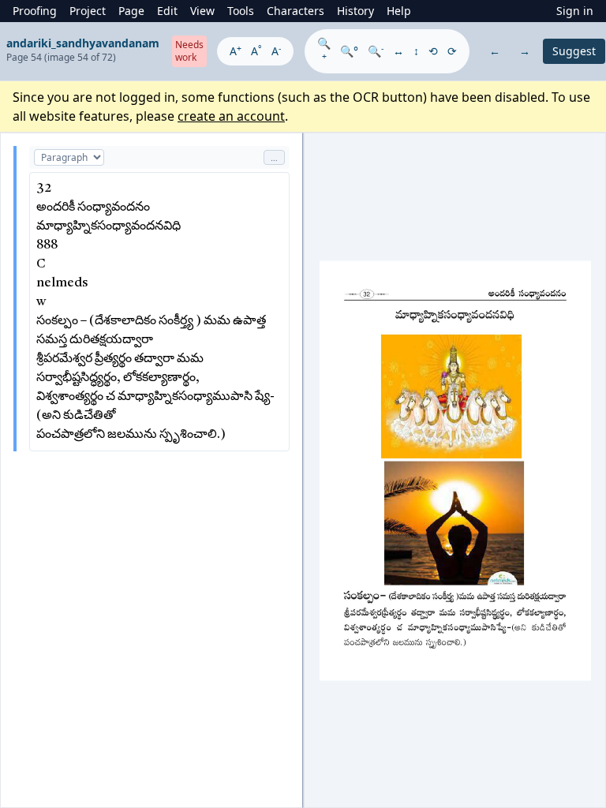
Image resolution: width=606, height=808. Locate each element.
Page (131, 10)
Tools (240, 10)
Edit (167, 10)
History (355, 10)
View (202, 10)
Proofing (35, 10)
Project (87, 10)
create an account (231, 116)
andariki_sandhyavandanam (82, 43)
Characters (295, 10)
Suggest (574, 50)
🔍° (349, 50)
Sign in (574, 10)
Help (399, 10)
